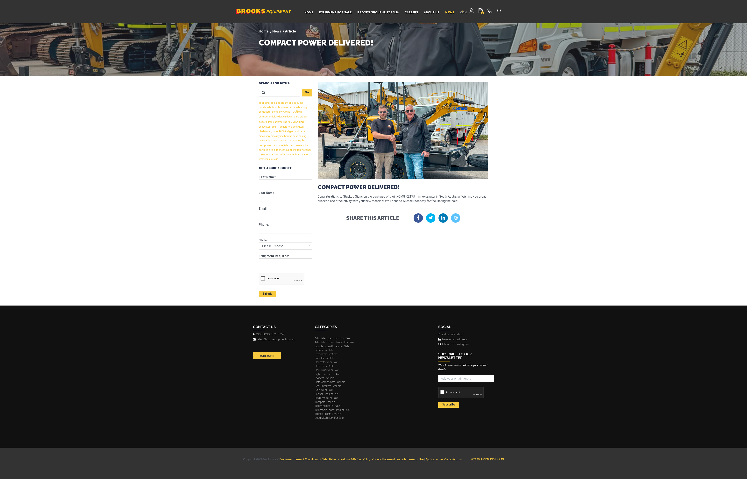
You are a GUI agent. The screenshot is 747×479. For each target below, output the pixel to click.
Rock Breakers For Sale (328, 386)
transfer (290, 154)
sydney (307, 149)
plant (304, 140)
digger (303, 116)
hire (281, 131)
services (263, 149)
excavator (264, 126)
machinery (264, 136)
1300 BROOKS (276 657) (270, 334)
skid (275, 149)
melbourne (286, 136)
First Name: (267, 177)
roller (305, 145)
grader (274, 131)
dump (269, 121)
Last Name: (267, 193)
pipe (297, 140)
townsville (279, 154)
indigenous (291, 131)
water (304, 154)
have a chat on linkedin (455, 339)
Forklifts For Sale (324, 358)
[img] (373, 49)
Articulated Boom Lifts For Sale (332, 338)
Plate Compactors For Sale (330, 382)
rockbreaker (295, 145)
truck (298, 154)
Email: (263, 208)
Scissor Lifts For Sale (326, 394)
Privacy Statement (383, 459)
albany (284, 102)
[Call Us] (490, 11)
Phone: (264, 224)
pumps (275, 145)
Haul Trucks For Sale (327, 370)
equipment (297, 121)
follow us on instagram (455, 344)
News (276, 31)
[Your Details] (471, 11)
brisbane (283, 107)
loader (302, 131)
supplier (290, 149)
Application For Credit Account (444, 459)
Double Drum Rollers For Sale (332, 346)
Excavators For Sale (326, 354)
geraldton (298, 126)
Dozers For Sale (324, 350)
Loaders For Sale (324, 378)
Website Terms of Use (410, 459)
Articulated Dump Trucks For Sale (334, 342)
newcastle (264, 140)
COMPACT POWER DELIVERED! (316, 43)
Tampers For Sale (325, 402)
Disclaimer (286, 459)
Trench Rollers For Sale (328, 413)
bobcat (273, 107)
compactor (265, 111)
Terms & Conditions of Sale (310, 459)
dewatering (292, 116)
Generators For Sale (326, 362)
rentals (284, 145)
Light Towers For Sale (327, 374)
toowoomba (266, 154)
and (290, 102)
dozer (262, 121)
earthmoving (280, 121)
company (276, 111)
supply (299, 149)
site (270, 149)
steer (281, 149)
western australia (268, 159)
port (261, 145)
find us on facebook (452, 334)
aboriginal (264, 102)
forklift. (274, 126)
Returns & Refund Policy (355, 459)
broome (293, 107)
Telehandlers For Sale (327, 405)
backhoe (264, 107)
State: (263, 240)
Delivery (334, 459)
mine (295, 136)
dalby (274, 116)
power (267, 145)
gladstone (264, 131)
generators (285, 126)
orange (274, 140)
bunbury (302, 107)
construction (292, 111)
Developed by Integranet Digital (487, 459)
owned (283, 140)
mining (302, 136)
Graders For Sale (324, 366)
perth (290, 140)
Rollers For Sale (324, 389)
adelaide (275, 102)
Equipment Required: (274, 256)
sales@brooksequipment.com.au (275, 339)
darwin (282, 116)
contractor (265, 116)
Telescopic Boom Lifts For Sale (332, 410)
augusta (298, 102)
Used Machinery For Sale (329, 417)
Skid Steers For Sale (326, 397)
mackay (275, 136)
